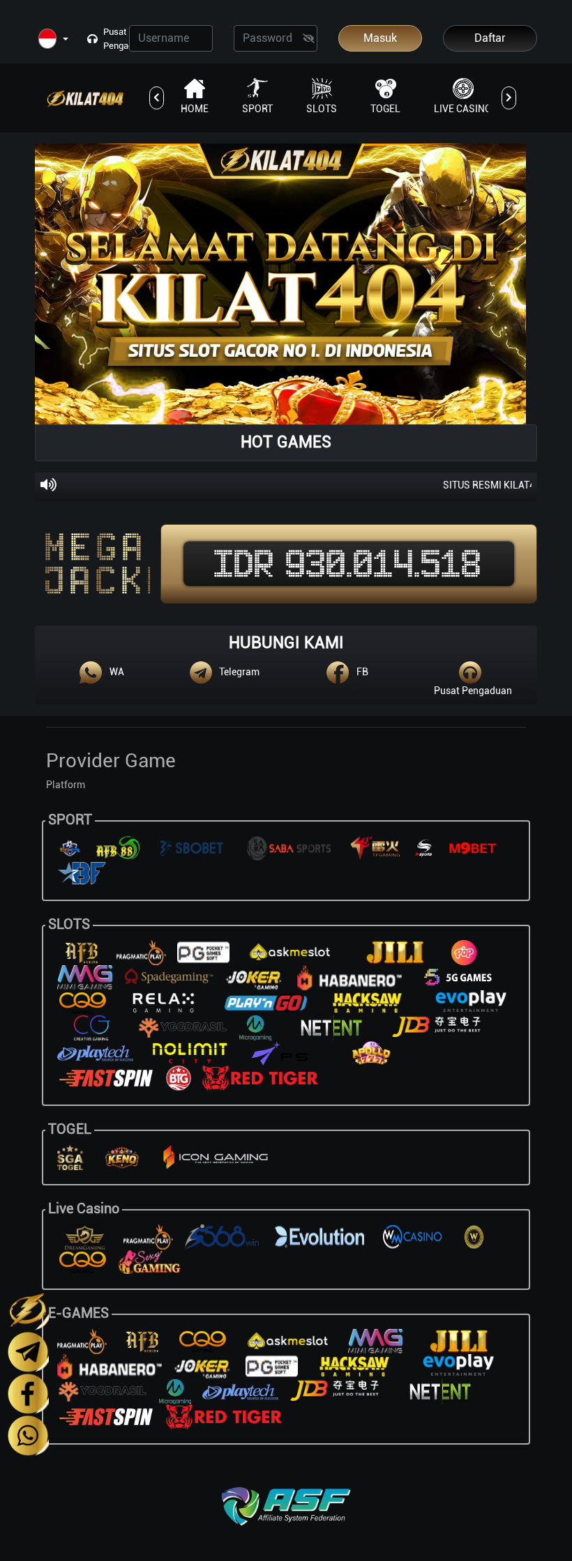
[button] (53, 39)
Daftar (490, 38)
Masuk (380, 38)
